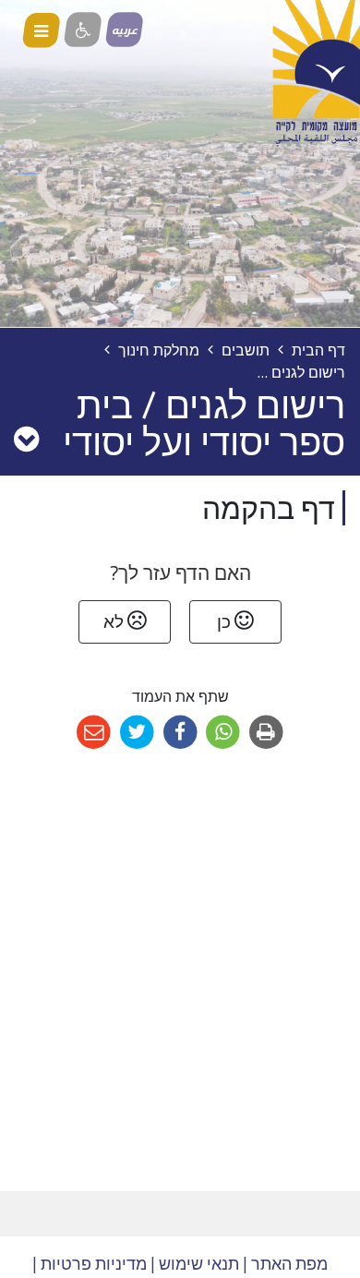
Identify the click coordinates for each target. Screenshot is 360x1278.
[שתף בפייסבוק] (180, 733)
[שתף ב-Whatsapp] (223, 733)
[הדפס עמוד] (266, 733)
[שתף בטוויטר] (137, 733)
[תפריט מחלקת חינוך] (26, 438)
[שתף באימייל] (94, 733)
